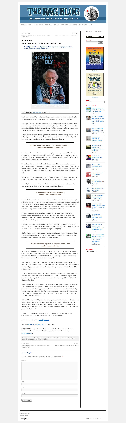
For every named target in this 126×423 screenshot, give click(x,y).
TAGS (87, 100)
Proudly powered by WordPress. (95, 418)
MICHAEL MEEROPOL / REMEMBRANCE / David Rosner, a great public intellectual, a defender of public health (98, 120)
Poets (58, 338)
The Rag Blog (37, 112)
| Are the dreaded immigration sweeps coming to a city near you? (35, 34)
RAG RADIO (35, 24)
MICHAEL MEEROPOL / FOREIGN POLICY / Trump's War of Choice (97, 197)
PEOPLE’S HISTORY (83, 24)
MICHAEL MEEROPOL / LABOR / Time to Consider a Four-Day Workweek (98, 109)
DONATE (90, 24)
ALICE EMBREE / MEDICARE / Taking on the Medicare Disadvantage (98, 138)
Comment (24, 360)
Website (23, 393)
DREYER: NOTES (64, 24)
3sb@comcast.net (26, 333)
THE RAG (41, 24)
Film (49, 338)
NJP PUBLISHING (73, 24)
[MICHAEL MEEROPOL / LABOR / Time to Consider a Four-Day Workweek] (88, 109)
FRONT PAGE (23, 24)
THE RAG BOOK (48, 24)
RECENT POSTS (91, 105)
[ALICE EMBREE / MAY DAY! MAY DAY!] (88, 174)
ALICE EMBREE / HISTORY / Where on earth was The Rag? (98, 181)
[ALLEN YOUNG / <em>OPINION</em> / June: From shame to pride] (88, 157)
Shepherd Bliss (31, 339)
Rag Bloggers (37, 338)
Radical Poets (64, 338)
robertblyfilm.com (44, 320)
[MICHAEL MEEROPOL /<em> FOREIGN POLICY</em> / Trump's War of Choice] (88, 197)
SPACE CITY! (56, 24)
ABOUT (29, 24)
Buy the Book (95, 70)
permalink (45, 339)
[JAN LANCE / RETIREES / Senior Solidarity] (88, 190)
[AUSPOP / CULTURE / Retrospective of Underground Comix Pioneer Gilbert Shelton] (88, 147)
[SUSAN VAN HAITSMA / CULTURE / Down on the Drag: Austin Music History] (88, 130)
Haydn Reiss (53, 338)
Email (22, 387)
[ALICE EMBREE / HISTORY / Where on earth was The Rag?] (88, 181)
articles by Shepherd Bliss (35, 324)
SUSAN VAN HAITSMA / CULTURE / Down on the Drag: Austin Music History (98, 130)
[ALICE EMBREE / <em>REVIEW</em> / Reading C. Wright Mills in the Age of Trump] (88, 215)
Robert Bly (24, 339)
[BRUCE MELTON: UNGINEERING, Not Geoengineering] (88, 166)
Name (23, 381)
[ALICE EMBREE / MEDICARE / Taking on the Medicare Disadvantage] (88, 138)
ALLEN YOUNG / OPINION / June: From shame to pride (97, 157)
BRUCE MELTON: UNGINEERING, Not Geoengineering (97, 166)
